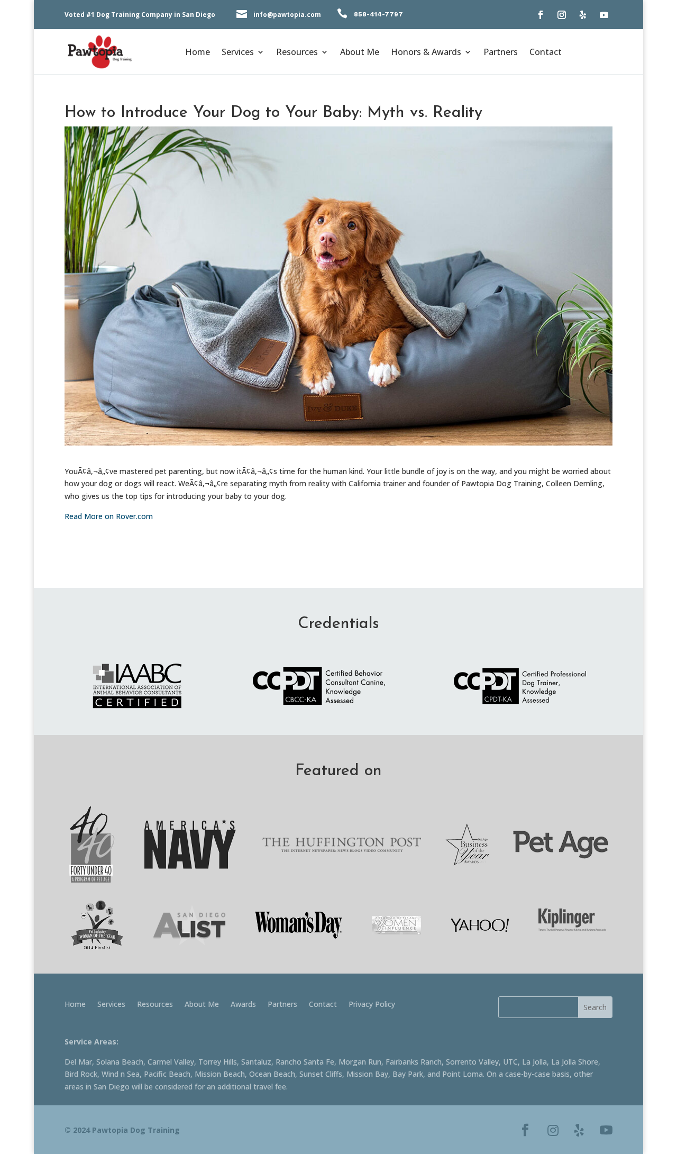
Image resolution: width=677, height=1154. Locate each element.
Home (197, 53)
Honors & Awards (426, 53)
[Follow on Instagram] (561, 14)
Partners (500, 53)
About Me (359, 53)
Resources (297, 53)
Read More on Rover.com (109, 516)
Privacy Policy (372, 1005)
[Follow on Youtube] (604, 14)
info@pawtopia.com (287, 14)
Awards (243, 1005)
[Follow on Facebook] (540, 14)
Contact (545, 53)
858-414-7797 (378, 14)
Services (238, 53)
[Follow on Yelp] (582, 14)
